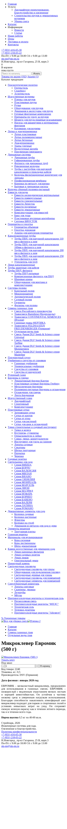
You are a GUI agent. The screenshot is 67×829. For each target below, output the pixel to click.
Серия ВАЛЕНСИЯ (25, 470)
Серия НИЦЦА (23, 464)
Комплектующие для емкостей (31, 212)
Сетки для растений (25, 421)
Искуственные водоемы (21, 96)
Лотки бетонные (23, 140)
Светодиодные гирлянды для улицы (34, 569)
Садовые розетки (17, 459)
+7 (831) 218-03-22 (11, 53)
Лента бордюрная (24, 395)
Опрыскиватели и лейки (28, 435)
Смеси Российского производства (33, 311)
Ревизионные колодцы (27, 166)
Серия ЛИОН (21, 488)
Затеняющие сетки (24, 412)
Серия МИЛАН (23, 473)
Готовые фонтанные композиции (32, 114)
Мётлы (18, 595)
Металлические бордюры (28, 386)
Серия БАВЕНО (23, 499)
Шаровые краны (23, 279)
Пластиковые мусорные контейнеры (34, 218)
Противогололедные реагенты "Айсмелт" (37, 612)
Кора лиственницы (24, 543)
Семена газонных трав (20, 308)
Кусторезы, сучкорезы (26, 433)
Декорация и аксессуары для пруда (33, 111)
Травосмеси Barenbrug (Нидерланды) (34, 314)
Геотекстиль (21, 88)
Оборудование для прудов (28, 108)
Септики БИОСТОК (25, 221)
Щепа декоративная (25, 546)
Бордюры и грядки (18, 377)
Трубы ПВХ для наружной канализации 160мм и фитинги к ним (36, 246)
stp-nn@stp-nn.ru (10, 58)
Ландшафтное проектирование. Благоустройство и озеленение (31, 11)
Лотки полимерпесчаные (28, 137)
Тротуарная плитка (24, 531)
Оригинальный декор (26, 560)
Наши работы (15, 35)
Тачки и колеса (22, 430)
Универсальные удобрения (29, 366)
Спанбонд (20, 90)
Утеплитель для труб (25, 261)
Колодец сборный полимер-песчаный (29, 189)
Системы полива (17, 288)
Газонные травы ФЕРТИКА (30, 322)
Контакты (13, 44)
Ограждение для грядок (27, 392)
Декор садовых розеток (27, 554)
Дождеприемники (24, 143)
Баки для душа (22, 215)
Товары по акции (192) (14, 76)
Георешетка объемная (26, 227)
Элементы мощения (19, 528)
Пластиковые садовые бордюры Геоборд (36, 383)
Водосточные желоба (26, 148)
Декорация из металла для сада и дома (35, 525)
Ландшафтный (22, 401)
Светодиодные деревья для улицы (33, 575)
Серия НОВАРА (23, 493)
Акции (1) (33, 76)
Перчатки (19, 453)
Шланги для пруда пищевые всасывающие (38, 119)
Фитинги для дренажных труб (31, 163)
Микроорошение (23, 293)
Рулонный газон (17, 375)
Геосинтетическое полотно (23, 85)
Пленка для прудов (24, 99)
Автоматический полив (27, 296)
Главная (12, 4)
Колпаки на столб (24, 522)
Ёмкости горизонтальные (28, 201)
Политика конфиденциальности (19, 731)
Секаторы (19, 447)
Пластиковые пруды (25, 102)
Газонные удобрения (25, 363)
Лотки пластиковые (25, 134)
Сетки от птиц (22, 418)
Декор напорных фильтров (29, 551)
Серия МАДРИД (23, 491)
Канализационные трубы (22, 235)
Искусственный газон (20, 398)
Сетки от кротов (23, 415)
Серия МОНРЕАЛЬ (25, 482)
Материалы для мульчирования (25, 537)
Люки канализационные (21, 264)
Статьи (18, 33)
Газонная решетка (18, 534)
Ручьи (17, 105)
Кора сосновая (22, 540)
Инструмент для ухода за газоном (33, 441)
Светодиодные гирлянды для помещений (37, 578)
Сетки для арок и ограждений (30, 424)
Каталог (12, 24)
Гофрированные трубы (27, 160)
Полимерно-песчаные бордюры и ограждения (39, 389)
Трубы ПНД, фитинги (20, 270)
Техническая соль (24, 607)
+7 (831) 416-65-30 (11, 50)
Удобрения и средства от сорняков (27, 360)
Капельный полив (24, 290)
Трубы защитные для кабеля (23, 267)
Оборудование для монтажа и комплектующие (30, 283)
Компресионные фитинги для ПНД (34, 276)
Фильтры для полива (25, 305)
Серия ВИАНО (22, 476)
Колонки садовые (24, 514)
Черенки (19, 456)
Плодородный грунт (19, 357)
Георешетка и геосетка (20, 224)
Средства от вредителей (27, 372)
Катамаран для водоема (27, 128)
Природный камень (19, 563)
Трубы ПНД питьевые (26, 273)
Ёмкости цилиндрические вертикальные (36, 195)
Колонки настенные (25, 517)
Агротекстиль (22, 93)
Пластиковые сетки (18, 409)
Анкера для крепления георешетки (33, 232)
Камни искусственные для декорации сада (31, 549)
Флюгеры (19, 520)
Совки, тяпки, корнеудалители (31, 438)
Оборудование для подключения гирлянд (37, 572)
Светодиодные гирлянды (22, 566)
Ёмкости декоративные (27, 209)
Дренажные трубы (24, 157)
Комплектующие (23, 406)
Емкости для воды (18, 192)
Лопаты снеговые (24, 586)
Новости (19, 30)
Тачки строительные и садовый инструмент (32, 427)
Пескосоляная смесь (25, 601)
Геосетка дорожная (24, 230)
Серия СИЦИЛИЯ (24, 479)
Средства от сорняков (26, 369)
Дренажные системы (19, 154)
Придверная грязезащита (28, 151)
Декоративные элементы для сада (26, 511)
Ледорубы (20, 592)
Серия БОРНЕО (23, 496)
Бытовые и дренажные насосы (31, 186)
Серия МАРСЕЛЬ (24, 485)
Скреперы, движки (24, 589)
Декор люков (21, 557)
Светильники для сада (20, 462)
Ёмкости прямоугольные (28, 198)
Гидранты (19, 302)
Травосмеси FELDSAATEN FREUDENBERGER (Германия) (32, 327)
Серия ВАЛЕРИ (23, 502)
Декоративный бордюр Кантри (31, 380)
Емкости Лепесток (24, 203)
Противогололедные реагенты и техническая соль (36, 598)
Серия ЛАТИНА (23, 505)
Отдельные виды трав (26, 331)
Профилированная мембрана (30, 180)
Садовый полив (23, 299)
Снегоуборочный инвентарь (23, 583)
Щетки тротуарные (25, 450)
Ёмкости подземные (25, 206)
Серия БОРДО (22, 467)
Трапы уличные (23, 146)
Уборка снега (21, 21)
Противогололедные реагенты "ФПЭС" (36, 604)
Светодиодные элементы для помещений (37, 580)
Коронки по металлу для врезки (32, 183)
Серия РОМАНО (23, 508)
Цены (11, 38)
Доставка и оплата (18, 41)
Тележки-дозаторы (24, 609)
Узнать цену (8, 660)
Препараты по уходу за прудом (31, 117)
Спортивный (21, 404)
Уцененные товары (13, 618)
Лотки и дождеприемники (22, 131)
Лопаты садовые (23, 444)
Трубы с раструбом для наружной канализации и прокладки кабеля (33, 170)
